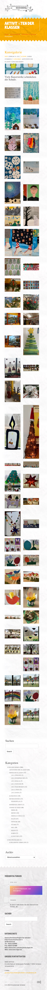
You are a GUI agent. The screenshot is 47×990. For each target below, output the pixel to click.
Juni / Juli (13, 882)
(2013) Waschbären (17, 787)
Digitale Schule (16, 816)
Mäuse (13, 830)
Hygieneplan (15, 801)
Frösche (14, 822)
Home (6, 34)
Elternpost (13, 796)
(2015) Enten (15, 793)
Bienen (13, 813)
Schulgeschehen (15, 34)
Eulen (13, 819)
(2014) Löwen (15, 790)
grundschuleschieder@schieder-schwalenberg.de (20, 972)
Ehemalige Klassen (16, 773)
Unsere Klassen (15, 807)
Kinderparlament (15, 805)
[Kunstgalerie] (22, 69)
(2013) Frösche (16, 784)
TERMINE (13, 900)
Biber (13, 810)
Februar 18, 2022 (14, 56)
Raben (13, 833)
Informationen (14, 799)
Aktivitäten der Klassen (29, 34)
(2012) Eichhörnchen (18, 778)
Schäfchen (15, 836)
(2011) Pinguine (16, 775)
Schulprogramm (13, 840)
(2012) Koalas (15, 781)
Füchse (13, 824)
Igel (12, 827)
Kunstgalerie (13, 52)
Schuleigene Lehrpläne (17, 842)
